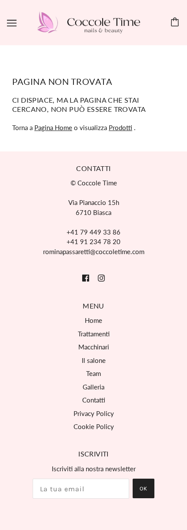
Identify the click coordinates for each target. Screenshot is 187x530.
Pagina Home (53, 127)
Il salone (94, 360)
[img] (86, 277)
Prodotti (120, 127)
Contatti (93, 400)
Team (93, 373)
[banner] (91, 22)
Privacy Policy (93, 413)
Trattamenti (94, 334)
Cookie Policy (93, 426)
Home (93, 320)
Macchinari (93, 347)
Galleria (93, 387)
